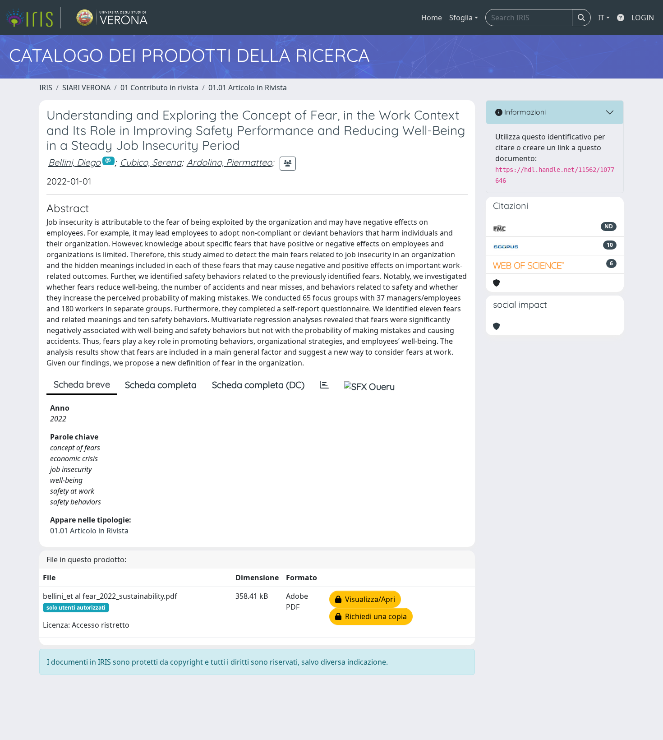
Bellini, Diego (74, 162)
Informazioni (524, 111)
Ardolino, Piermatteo (229, 162)
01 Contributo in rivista (159, 87)
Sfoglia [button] (461, 18)
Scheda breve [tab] (82, 384)
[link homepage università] (112, 17)
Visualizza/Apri (368, 599)
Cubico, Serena (150, 162)
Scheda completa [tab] (161, 384)
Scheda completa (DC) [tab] (258, 384)
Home (431, 18)
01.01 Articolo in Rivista (247, 87)
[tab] (324, 384)
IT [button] (601, 18)
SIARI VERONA (86, 87)
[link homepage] (32, 17)
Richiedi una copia (374, 616)
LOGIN (642, 18)
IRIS (45, 87)
